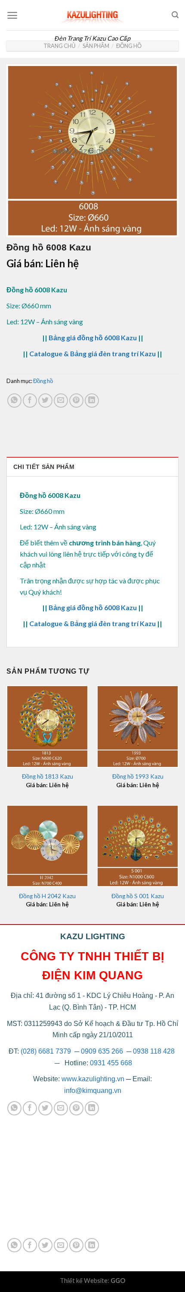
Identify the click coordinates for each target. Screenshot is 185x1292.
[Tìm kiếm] (175, 14)
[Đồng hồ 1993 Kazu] (138, 726)
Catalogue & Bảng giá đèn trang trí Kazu (92, 353)
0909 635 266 (102, 1051)
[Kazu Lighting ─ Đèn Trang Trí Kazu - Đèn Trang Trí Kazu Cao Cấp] (92, 15)
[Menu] (12, 15)
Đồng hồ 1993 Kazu (137, 776)
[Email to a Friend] (61, 400)
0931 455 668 (111, 1063)
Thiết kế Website (84, 1280)
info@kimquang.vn (92, 1090)
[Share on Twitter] (45, 400)
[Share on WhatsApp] (14, 400)
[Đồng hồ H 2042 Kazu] (47, 846)
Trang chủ (59, 45)
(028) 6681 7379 (47, 1051)
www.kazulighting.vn (93, 1079)
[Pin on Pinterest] (76, 400)
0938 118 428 (154, 1051)
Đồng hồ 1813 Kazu (47, 776)
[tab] (92, 466)
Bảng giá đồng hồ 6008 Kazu (93, 337)
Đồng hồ (129, 45)
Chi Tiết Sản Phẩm (43, 466)
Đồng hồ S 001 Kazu (137, 896)
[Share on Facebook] (30, 400)
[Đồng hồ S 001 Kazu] (138, 846)
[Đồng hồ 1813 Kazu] (47, 726)
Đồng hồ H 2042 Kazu (47, 896)
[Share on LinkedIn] (92, 400)
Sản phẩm (96, 45)
